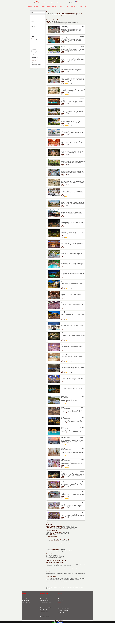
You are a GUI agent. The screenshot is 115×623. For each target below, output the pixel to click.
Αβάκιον (62, 291)
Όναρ (62, 36)
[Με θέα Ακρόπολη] (31, 51)
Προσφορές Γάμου (70, 2)
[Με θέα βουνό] (31, 49)
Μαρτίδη (62, 471)
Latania (62, 427)
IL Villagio (63, 149)
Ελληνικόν (63, 46)
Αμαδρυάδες (63, 311)
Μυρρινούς (63, 159)
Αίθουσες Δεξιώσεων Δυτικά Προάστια (45, 602)
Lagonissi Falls (64, 229)
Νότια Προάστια (33, 24)
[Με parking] (31, 38)
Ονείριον (62, 332)
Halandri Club (63, 385)
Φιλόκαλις (63, 76)
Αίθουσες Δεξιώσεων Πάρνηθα (44, 598)
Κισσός (62, 481)
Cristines (62, 407)
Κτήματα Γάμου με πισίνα (43, 609)
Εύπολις (62, 98)
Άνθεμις (62, 129)
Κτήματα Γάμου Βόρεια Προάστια (45, 605)
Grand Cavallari (64, 139)
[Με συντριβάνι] (31, 41)
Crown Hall (63, 87)
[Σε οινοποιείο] (31, 55)
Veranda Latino (64, 396)
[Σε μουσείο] (31, 54)
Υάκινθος (62, 502)
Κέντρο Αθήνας (33, 26)
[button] (75, 1)
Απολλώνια (63, 66)
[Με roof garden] (31, 39)
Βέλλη (62, 270)
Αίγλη (62, 118)
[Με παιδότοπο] (31, 34)
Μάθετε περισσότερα (60, 622)
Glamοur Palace (64, 375)
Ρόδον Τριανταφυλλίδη (65, 322)
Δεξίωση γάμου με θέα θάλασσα (44, 614)
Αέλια (62, 56)
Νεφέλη (62, 280)
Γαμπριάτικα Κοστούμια (25, 600)
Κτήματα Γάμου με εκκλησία (44, 611)
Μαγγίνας (63, 417)
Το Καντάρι (63, 448)
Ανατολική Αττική (33, 19)
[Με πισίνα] (31, 36)
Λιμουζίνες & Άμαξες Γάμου (26, 602)
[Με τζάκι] (31, 42)
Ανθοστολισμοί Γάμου (25, 598)
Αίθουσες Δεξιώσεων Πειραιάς (44, 600)
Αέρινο (62, 512)
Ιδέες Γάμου (63, 2)
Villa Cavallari (63, 343)
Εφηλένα (62, 108)
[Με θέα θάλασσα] (31, 47)
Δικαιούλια (63, 250)
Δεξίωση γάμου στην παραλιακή (36, 64)
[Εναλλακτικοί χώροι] (31, 57)
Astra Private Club (64, 260)
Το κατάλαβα (54, 622)
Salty (62, 364)
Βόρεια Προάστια (34, 21)
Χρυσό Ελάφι (63, 301)
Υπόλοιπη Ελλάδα (34, 29)
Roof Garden (63, 491)
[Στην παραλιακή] (31, 52)
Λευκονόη (63, 353)
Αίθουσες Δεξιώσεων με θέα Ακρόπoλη (37, 62)
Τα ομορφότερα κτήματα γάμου (44, 616)
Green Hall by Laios (64, 26)
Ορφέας (62, 459)
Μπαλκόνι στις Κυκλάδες (65, 437)
